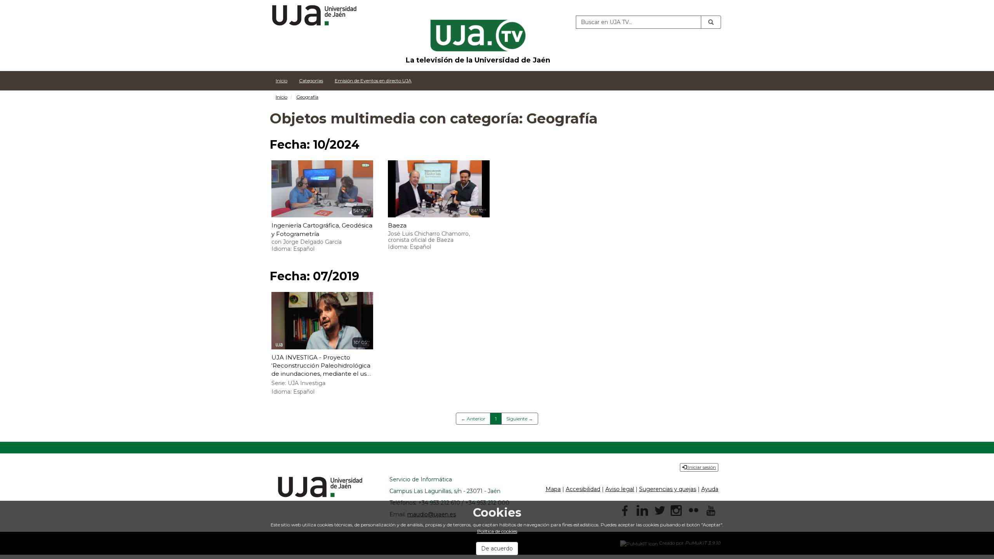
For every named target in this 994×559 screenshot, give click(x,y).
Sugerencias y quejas (667, 489)
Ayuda (709, 489)
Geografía (307, 97)
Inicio (281, 80)
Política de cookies (497, 531)
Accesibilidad (583, 489)
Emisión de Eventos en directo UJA (373, 80)
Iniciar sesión (701, 467)
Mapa (553, 489)
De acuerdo (497, 548)
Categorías (311, 80)
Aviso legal (619, 489)
